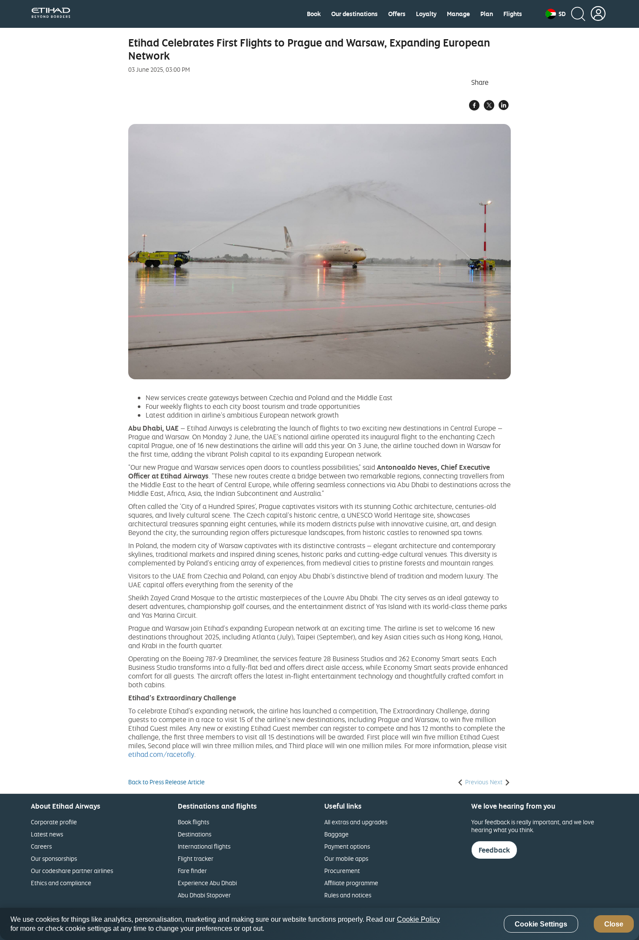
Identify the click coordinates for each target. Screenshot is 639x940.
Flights (512, 14)
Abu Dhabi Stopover (204, 895)
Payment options (347, 846)
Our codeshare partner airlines (72, 870)
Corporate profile (54, 822)
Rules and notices (347, 895)
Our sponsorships (54, 858)
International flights (204, 846)
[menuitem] (314, 14)
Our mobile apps (346, 858)
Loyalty (426, 14)
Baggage (336, 834)
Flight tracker (195, 858)
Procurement (342, 870)
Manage (458, 14)
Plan (486, 14)
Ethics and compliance (61, 883)
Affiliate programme (351, 883)
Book (314, 14)
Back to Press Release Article (166, 782)
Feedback (494, 850)
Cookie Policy (418, 919)
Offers (397, 14)
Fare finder (192, 870)
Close (613, 924)
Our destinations (354, 14)
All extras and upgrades (355, 822)
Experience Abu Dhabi (207, 883)
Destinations (194, 834)
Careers (41, 846)
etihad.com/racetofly (161, 754)
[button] (556, 14)
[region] (319, 924)
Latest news (47, 834)
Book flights (193, 822)
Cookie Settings (541, 924)
